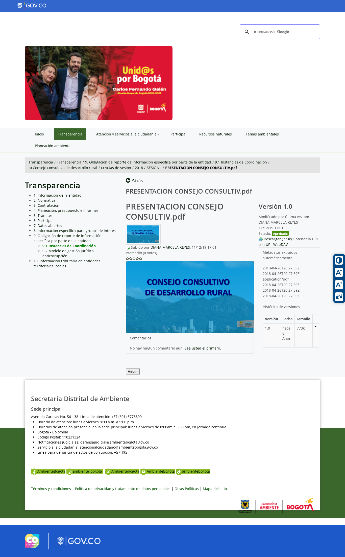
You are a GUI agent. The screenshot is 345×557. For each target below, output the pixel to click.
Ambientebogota (125, 471)
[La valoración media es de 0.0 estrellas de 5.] (127, 258)
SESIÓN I (154, 167)
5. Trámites (43, 215)
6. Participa (43, 220)
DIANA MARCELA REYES (170, 247)
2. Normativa (44, 200)
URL (315, 239)
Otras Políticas (187, 488)
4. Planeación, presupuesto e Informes (66, 210)
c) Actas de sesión (116, 167)
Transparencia (41, 162)
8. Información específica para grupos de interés (75, 230)
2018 (139, 167)
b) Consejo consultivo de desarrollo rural (63, 167)
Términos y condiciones (51, 488)
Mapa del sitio (215, 488)
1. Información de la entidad (58, 195)
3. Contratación (46, 205)
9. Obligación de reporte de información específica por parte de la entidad (148, 162)
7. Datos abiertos (48, 225)
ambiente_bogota (88, 471)
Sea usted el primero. (203, 348)
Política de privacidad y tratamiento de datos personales (122, 488)
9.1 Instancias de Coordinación (241, 162)
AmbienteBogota (51, 471)
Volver (133, 371)
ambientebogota (196, 471)
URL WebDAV (276, 244)
